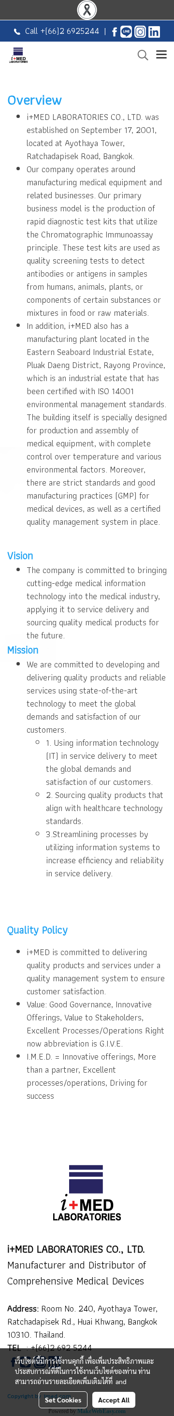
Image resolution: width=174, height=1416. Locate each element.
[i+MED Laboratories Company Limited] (154, 31)
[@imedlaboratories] (126, 31)
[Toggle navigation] (161, 55)
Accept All (114, 1399)
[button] (139, 55)
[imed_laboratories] (140, 31)
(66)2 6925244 (72, 31)
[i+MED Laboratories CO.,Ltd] (114, 31)
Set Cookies (63, 1399)
